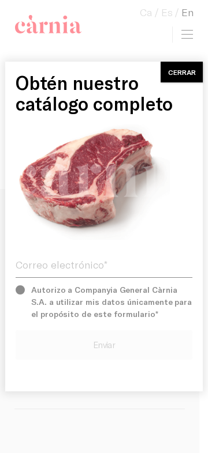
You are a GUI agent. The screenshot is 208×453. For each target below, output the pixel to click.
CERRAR (182, 72)
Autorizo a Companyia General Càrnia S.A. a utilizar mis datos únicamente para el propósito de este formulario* (111, 302)
